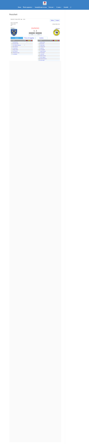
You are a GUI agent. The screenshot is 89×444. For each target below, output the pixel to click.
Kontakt (66, 7)
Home (19, 7)
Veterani (50, 7)
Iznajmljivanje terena (41, 7)
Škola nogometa (27, 7)
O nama (58, 7)
